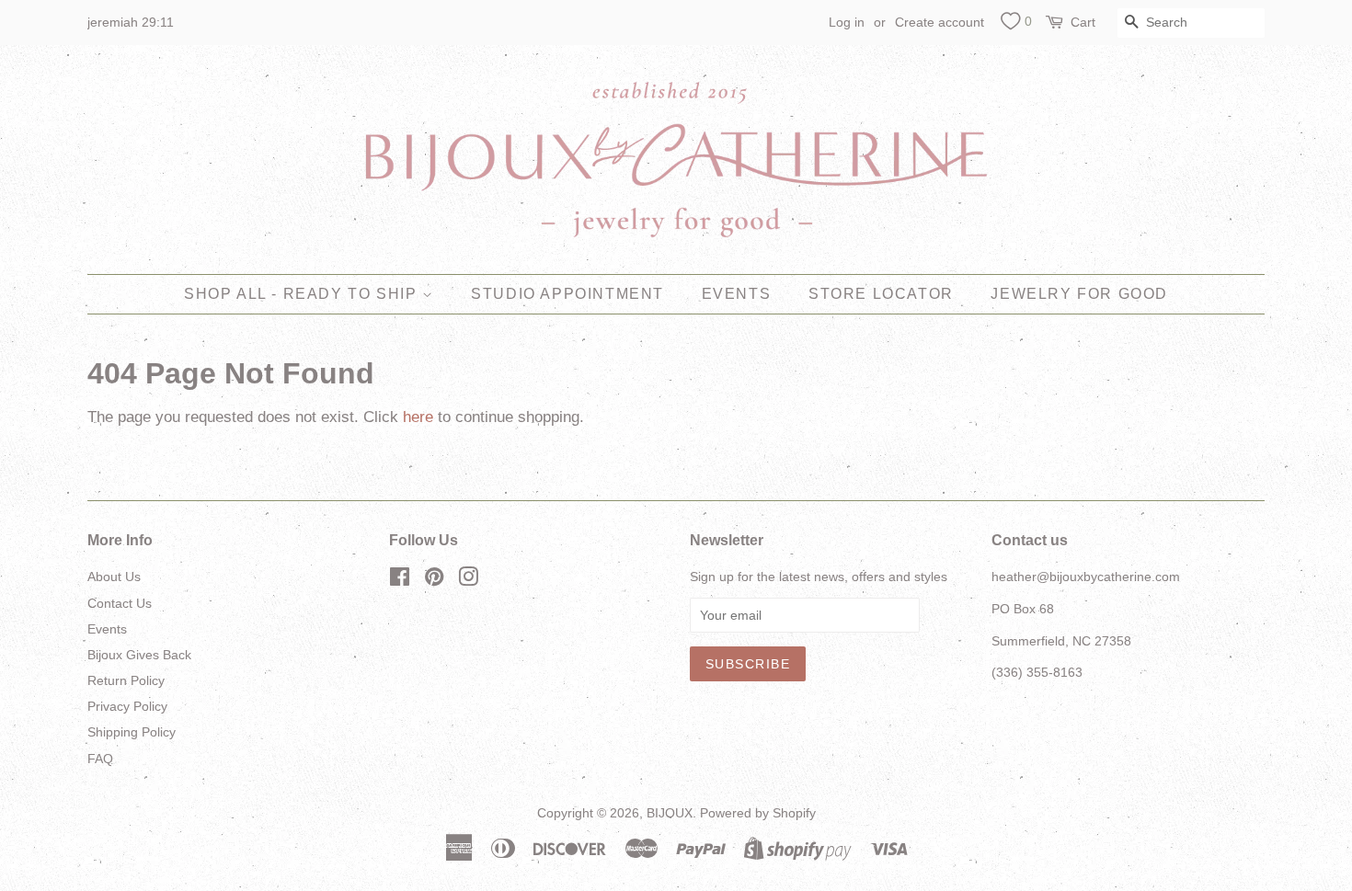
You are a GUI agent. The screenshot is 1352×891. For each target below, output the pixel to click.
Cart (1083, 22)
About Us (114, 576)
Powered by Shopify (758, 812)
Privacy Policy (127, 706)
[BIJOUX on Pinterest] (434, 580)
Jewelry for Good (1079, 294)
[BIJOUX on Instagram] (468, 580)
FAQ (100, 758)
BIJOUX (670, 812)
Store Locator (881, 294)
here (418, 417)
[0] (1010, 24)
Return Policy (126, 680)
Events (737, 294)
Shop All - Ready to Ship (303, 294)
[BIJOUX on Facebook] (399, 580)
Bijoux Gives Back (139, 654)
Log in (847, 22)
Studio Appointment (567, 294)
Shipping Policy (131, 732)
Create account (939, 22)
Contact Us (119, 603)
